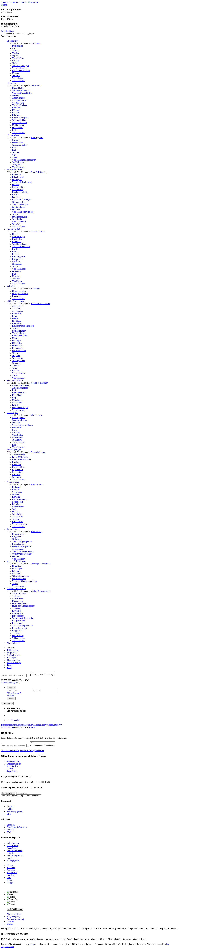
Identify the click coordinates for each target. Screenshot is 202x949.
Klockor (15, 249)
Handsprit (16, 462)
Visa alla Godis (18, 442)
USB (14, 130)
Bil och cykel (18, 177)
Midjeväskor (17, 613)
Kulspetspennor (19, 544)
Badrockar (16, 241)
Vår (13, 155)
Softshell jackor (19, 331)
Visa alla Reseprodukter (22, 625)
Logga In (11, 688)
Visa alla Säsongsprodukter (24, 160)
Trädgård (16, 224)
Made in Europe (14, 662)
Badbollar (16, 174)
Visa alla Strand (19, 222)
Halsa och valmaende (21, 459)
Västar (15, 375)
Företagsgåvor (13, 135)
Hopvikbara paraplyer (21, 199)
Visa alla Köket (18, 269)
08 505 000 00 (7, 727)
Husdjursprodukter (20, 192)
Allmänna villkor (14, 914)
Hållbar (10, 809)
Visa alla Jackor (19, 333)
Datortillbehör (18, 88)
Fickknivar (16, 566)
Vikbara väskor (18, 638)
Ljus (14, 274)
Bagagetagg (17, 623)
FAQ (9, 667)
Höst (14, 147)
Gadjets (15, 95)
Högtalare (16, 108)
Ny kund (10, 695)
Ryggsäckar (17, 630)
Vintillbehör (17, 281)
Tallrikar (15, 279)
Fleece (15, 318)
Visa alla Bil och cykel (22, 182)
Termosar (16, 75)
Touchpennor (18, 549)
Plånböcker (17, 343)
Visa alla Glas (18, 58)
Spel (14, 509)
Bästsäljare (11, 657)
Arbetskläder (17, 306)
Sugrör (15, 266)
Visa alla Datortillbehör (22, 93)
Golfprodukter (18, 187)
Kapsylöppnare (18, 256)
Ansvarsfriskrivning (15, 919)
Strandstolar (17, 219)
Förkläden (16, 271)
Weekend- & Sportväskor (23, 618)
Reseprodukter (18, 621)
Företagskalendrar (20, 293)
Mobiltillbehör (18, 125)
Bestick (15, 254)
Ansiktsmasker (18, 455)
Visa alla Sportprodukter (22, 212)
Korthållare (17, 395)
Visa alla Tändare (19, 524)
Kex (14, 445)
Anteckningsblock (20, 388)
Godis (14, 430)
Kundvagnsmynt (19, 499)
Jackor (15, 328)
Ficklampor (17, 569)
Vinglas (15, 53)
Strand (15, 214)
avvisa (31, 944)
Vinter (14, 157)
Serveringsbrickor (19, 420)
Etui (14, 390)
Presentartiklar (13, 482)
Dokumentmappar (20, 407)
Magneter (16, 276)
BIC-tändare (17, 521)
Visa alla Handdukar (21, 246)
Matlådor (16, 261)
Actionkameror (18, 98)
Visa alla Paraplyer (20, 204)
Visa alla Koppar (19, 68)
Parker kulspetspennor (21, 546)
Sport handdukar (19, 244)
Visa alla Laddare (19, 122)
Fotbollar (16, 209)
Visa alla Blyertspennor (22, 541)
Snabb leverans (18, 162)
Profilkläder (17, 345)
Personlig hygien (14, 450)
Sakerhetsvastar (19, 578)
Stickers (15, 512)
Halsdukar (16, 323)
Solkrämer (16, 477)
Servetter (16, 422)
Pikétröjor (16, 341)
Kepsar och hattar (19, 336)
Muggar (15, 73)
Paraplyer (16, 197)
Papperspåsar (17, 616)
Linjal (14, 398)
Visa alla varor (18, 80)
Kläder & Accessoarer (16, 301)
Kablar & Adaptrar (20, 117)
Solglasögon (17, 358)
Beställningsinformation (17, 827)
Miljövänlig (12, 652)
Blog (9, 814)
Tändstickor (17, 516)
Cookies (10, 921)
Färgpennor (17, 536)
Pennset (15, 556)
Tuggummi (17, 440)
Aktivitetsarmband (20, 100)
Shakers (15, 63)
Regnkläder (17, 348)
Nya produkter (13, 660)
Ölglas (15, 56)
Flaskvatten (17, 427)
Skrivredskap (12, 529)
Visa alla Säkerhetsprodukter (24, 581)
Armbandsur (17, 311)
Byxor (15, 316)
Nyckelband (17, 502)
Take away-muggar (20, 65)
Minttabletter (17, 437)
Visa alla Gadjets (19, 105)
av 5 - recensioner (14, 2)
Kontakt (10, 830)
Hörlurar (16, 110)
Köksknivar (17, 259)
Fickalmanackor (19, 291)
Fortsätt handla (13, 720)
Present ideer (17, 142)
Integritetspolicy (13, 916)
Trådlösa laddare (19, 120)
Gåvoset (15, 140)
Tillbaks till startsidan (10, 750)
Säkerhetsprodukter (20, 576)
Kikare (15, 194)
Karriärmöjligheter (15, 811)
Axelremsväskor (19, 593)
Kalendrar (11, 286)
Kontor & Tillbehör (15, 380)
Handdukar (17, 239)
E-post (32, 727)
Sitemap (10, 924)
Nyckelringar (17, 507)
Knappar (16, 489)
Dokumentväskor (19, 603)
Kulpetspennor (13, 843)
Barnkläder (17, 313)
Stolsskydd (17, 179)
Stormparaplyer (18, 202)
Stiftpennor (17, 539)
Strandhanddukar (19, 217)
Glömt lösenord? (14, 693)
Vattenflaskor (17, 78)
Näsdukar (16, 474)
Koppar (15, 60)
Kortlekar (16, 497)
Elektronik (11, 83)
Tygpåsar (16, 596)
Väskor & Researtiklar (16, 588)
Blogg (10, 665)
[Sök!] (28, 746)
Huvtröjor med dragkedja (23, 326)
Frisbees (15, 184)
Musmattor (16, 402)
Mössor (15, 338)
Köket (14, 251)
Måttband (16, 573)
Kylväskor (16, 611)
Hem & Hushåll (13, 229)
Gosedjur (16, 494)
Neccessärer (17, 472)
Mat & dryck (12, 412)
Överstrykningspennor (21, 554)
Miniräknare (17, 400)
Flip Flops (16, 321)
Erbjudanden (12, 650)
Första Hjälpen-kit (20, 457)
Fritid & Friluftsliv (14, 170)
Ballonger (16, 487)
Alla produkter (13, 643)
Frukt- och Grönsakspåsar (23, 606)
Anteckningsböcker (20, 385)
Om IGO (10, 806)
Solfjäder (16, 355)
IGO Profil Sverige (15, 909)
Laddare (15, 113)
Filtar (14, 234)
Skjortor (15, 353)
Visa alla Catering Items (22, 425)
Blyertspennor (18, 534)
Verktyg (15, 583)
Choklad (16, 432)
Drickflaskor (12, 41)
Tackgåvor (16, 165)
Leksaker (16, 504)
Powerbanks (17, 127)
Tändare (15, 519)
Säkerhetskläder (19, 350)
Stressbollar (17, 514)
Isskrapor (16, 571)
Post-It (15, 405)
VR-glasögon (18, 103)
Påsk (14, 150)
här (167, 944)
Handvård (16, 464)
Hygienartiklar (18, 467)
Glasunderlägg (18, 236)
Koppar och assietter (21, 70)
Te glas (15, 51)
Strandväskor (17, 635)
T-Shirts (15, 365)
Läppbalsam (17, 469)
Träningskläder (18, 360)
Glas (14, 48)
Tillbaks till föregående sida (32, 750)
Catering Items (18, 417)
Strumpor (16, 363)
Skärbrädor (17, 264)
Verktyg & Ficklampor (16, 561)
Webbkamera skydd (20, 90)
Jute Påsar (16, 608)
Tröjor (14, 368)
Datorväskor (17, 601)
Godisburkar (17, 435)
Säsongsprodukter (20, 145)
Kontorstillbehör (19, 393)
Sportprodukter (18, 207)
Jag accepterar (7, 946)
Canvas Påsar (18, 598)
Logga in (11, 698)
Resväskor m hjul (19, 628)
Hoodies (15, 370)
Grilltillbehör (17, 189)
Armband (16, 308)
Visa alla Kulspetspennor (23, 551)
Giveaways (17, 492)
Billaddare (16, 115)
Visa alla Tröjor (18, 373)
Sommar (15, 152)
